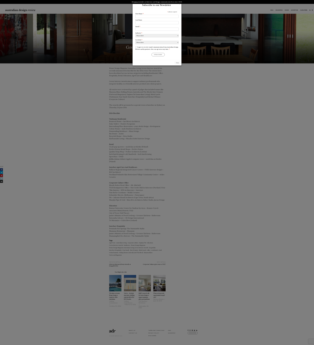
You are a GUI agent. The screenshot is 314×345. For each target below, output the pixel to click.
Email (137, 26)
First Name (139, 14)
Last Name (138, 20)
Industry (138, 33)
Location (138, 40)
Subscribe (158, 54)
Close (177, 63)
